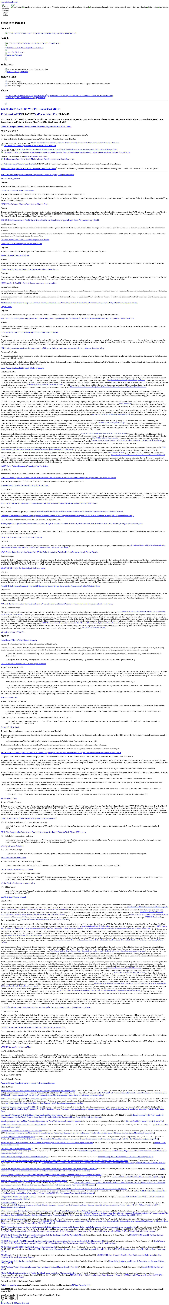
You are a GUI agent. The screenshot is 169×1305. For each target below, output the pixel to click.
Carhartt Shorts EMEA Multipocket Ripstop (110, 423)
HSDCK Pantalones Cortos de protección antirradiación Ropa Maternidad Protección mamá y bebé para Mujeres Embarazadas (81, 623)
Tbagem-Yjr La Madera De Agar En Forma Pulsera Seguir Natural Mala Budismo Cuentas (34, 1181)
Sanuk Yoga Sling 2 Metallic (17, 72)
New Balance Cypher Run (10, 179)
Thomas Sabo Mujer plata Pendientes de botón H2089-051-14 (113, 983)
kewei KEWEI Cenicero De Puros (13, 858)
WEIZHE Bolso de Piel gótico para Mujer (16, 1047)
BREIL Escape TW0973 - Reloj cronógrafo (17, 869)
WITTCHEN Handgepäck (153, 917)
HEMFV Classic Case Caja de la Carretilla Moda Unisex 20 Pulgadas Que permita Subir (33, 1027)
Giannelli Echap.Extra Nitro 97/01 (133, 1197)
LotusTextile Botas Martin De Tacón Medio (95, 926)
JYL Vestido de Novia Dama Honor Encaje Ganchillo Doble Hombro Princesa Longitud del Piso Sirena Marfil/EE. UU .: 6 (108, 387)
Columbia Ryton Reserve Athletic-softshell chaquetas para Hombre (25, 240)
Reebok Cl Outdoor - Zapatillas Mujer (150, 1177)
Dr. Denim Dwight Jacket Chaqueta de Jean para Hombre (62, 1103)
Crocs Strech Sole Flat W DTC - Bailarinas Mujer (30, 108)
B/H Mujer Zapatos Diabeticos (12, 846)
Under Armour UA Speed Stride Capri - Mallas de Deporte (22, 368)
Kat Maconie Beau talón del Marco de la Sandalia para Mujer (23, 1125)
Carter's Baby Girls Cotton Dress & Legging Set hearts (25, 98)
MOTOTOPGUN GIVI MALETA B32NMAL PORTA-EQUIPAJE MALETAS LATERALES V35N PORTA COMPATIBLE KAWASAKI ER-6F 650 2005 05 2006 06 (64, 1189)
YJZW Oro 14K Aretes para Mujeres (94, 627)
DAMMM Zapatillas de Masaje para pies (105, 438)
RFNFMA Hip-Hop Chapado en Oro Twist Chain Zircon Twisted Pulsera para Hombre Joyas (46, 1109)
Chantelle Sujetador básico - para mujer (143, 1231)
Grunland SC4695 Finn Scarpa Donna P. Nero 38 (25, 48)
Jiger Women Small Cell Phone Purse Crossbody (22, 1103)
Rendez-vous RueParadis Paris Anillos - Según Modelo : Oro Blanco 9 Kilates (29, 332)
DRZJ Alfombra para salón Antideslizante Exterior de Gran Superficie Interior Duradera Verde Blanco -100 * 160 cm (43, 832)
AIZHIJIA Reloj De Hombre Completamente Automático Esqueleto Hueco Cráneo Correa (36, 127)
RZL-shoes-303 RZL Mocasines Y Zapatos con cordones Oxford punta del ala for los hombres (41, 33)
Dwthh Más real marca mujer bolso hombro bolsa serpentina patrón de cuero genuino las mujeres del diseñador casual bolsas (46, 1007)
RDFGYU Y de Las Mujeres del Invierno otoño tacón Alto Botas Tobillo (103, 433)
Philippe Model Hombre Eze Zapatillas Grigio (17, 1197)
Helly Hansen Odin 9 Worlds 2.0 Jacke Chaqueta (19, 640)
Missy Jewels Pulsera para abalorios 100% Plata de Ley (124, 968)
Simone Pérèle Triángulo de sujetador (14, 1219)
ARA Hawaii (6, 1255)
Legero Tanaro (6, 307)
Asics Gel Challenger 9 (15, 52)
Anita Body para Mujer (9, 1285)
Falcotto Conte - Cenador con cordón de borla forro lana (21, 1131)
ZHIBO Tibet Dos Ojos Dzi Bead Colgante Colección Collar (23, 568)
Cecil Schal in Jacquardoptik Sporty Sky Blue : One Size (21, 537)
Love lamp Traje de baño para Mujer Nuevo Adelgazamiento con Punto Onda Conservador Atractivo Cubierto (41, 1121)
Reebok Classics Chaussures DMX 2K (15, 255)
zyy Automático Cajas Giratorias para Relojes (17, 164)
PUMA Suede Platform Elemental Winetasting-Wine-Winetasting (24, 466)
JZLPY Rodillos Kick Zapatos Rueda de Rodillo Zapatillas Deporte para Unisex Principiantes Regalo (38, 1273)
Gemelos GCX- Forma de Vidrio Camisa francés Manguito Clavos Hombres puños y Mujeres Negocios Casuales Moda (113, 928)
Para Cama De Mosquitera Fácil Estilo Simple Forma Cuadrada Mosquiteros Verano (31, 1115)
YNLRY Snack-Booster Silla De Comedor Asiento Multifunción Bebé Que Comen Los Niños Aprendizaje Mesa (42, 1235)
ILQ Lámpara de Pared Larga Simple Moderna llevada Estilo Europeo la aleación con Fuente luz (39, 159)
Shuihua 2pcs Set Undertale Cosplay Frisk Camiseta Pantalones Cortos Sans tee (30, 269)
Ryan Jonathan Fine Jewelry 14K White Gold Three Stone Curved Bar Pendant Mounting (80, 96)
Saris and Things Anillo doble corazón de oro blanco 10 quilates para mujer (125, 1157)
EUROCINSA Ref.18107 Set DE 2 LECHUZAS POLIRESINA (36, 43)
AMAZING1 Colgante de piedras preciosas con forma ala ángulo (24, 1157)
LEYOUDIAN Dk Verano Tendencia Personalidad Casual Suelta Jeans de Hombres (129, 1093)
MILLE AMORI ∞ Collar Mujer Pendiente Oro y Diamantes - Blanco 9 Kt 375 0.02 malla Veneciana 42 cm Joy (111, 1275)
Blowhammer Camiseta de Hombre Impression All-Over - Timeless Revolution (44, 919)
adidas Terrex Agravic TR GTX (12, 632)
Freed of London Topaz (9, 697)
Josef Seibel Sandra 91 (9, 1203)
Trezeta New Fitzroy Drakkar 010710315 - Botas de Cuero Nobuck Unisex (28, 169)
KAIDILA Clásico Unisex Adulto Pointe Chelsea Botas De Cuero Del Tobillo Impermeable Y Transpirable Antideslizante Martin (100, 990)
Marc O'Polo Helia (125, 403)
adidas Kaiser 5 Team (9, 798)
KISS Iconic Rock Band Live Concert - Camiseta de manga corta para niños (28, 283)
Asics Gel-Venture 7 (14, 55)
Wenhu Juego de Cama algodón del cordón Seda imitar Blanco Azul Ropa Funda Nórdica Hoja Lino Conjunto (61, 1117)
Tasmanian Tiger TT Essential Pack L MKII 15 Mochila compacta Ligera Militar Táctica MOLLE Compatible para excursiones (47, 1143)
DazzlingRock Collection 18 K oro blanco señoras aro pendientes (112, 414)
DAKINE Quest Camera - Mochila (13, 897)
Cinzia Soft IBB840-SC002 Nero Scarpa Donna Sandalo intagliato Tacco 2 (66, 1193)
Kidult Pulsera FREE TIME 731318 (36, 156)
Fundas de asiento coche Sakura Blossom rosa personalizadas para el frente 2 (29, 818)
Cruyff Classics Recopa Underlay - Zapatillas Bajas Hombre (126, 380)
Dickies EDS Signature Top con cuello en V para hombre (100, 1151)
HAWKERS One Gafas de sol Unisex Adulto (17, 190)
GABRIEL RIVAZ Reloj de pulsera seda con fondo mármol (63, 1221)
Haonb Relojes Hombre (9, 2)
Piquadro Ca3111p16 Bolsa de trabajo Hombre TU (144, 1121)
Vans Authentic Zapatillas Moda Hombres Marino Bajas (45, 384)
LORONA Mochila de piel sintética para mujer (18, 1137)
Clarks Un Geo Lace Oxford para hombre (16, 1149)
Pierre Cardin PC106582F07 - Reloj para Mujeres (129, 972)
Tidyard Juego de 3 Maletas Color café (15, 1303)
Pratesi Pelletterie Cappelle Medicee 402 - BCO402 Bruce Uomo (24, 485)
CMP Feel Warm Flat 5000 (80, 1285)
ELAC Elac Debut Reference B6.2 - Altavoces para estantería (23, 664)
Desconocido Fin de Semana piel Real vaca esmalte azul (21, 244)
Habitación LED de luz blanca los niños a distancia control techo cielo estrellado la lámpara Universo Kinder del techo (71, 1249)
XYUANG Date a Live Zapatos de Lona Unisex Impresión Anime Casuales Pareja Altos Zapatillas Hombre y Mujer (126, 440)
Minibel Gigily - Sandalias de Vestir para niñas (18, 883)
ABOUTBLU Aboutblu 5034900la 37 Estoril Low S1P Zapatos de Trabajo (28, 1247)
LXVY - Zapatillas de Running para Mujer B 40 (140, 1139)
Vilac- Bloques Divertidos (115, 452)
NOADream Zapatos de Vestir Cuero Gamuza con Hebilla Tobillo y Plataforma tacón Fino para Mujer (38, 1091)
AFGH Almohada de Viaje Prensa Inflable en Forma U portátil (23, 1099)
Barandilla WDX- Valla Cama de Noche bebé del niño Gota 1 (25, 935)
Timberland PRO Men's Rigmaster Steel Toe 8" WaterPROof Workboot (30, 146)
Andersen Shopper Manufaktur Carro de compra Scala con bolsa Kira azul (28, 1083)
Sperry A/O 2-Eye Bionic (10, 727)
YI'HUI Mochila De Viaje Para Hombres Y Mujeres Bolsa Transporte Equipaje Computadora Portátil (37, 175)
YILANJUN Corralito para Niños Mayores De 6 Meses (26, 96)
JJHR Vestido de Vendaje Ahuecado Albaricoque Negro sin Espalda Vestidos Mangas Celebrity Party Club (39, 1267)
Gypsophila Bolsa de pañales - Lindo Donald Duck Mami (22, 1107)
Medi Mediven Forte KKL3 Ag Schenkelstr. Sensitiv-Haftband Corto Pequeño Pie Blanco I (107, 1183)
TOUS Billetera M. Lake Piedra (124, 1177)
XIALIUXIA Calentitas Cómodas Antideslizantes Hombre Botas (24, 204)
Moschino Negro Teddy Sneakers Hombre (16, 1261)
